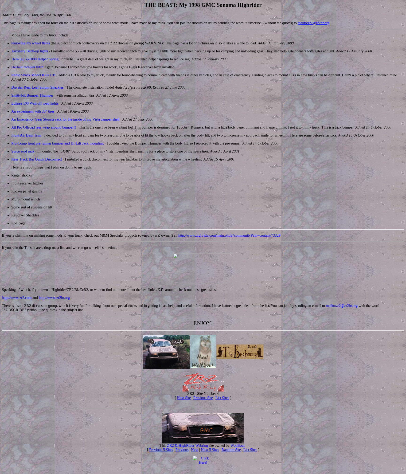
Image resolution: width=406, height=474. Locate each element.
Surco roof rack (22, 151)
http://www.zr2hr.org (54, 298)
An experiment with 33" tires (32, 111)
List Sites (222, 398)
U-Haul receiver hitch (27, 67)
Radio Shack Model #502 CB (33, 75)
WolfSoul (238, 445)
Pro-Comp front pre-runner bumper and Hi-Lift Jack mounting (57, 143)
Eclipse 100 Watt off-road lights (34, 103)
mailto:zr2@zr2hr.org (313, 23)
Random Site (231, 450)
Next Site (184, 398)
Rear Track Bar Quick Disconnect (36, 159)
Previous (182, 450)
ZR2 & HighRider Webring (187, 445)
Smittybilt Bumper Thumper (32, 95)
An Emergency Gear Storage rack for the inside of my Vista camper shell (65, 119)
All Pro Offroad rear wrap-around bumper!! (43, 127)
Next (194, 450)
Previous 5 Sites (161, 450)
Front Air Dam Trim (26, 135)
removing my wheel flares (30, 43)
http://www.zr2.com (16, 298)
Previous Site (203, 398)
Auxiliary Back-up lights (29, 51)
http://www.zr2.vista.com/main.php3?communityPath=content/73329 (229, 235)
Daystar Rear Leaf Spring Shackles (37, 87)
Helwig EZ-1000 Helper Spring (35, 59)
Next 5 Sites (210, 450)
